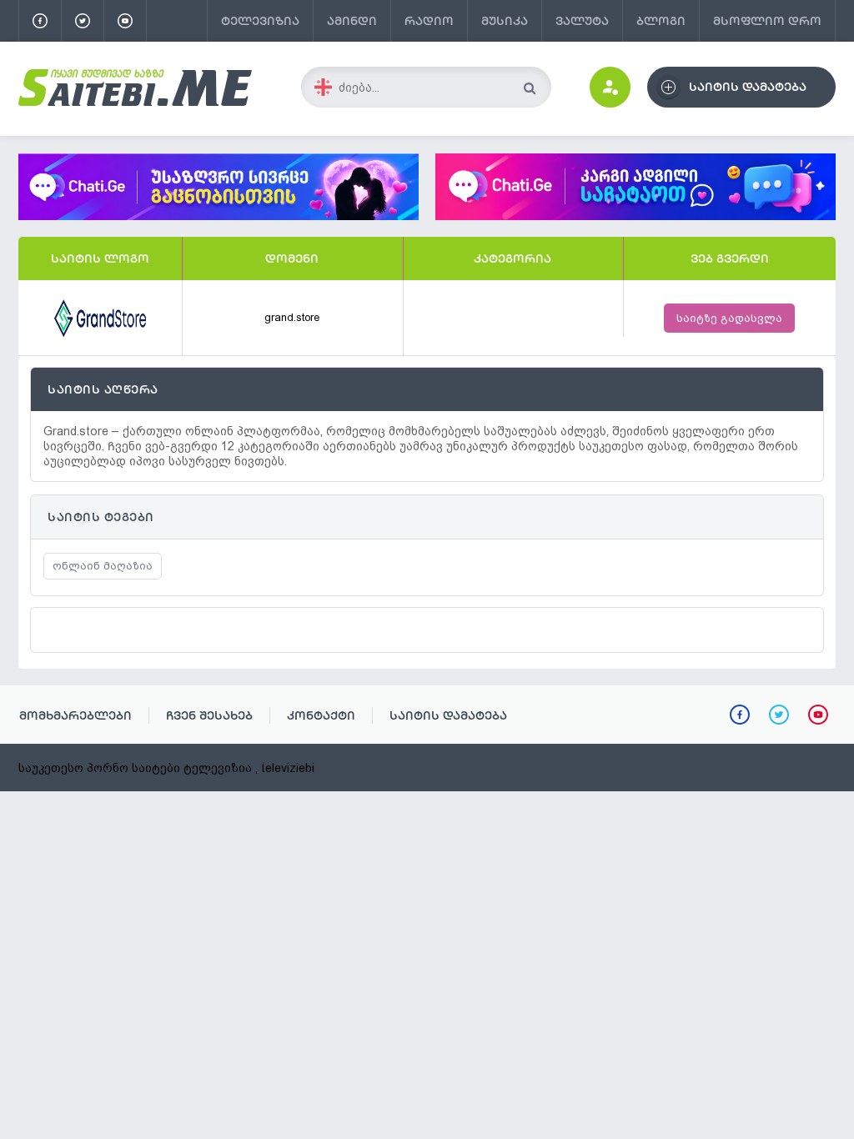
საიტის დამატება (448, 715)
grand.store (291, 317)
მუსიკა (504, 20)
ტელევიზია (260, 20)
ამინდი (352, 20)
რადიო (429, 20)
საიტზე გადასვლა (729, 318)
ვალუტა (582, 20)
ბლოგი (661, 20)
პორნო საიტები (133, 768)
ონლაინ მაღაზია (103, 565)
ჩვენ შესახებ (209, 715)
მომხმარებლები (75, 715)
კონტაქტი (321, 715)
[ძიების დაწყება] (529, 88)
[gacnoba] (218, 215)
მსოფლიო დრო (767, 20)
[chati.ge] (635, 186)
